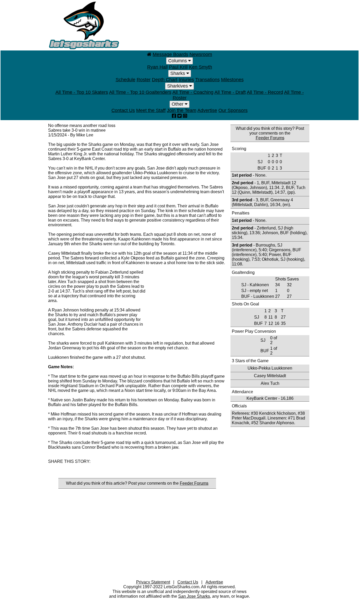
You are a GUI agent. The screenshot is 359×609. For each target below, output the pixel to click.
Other (178, 104)
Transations (207, 79)
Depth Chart (164, 79)
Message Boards (170, 54)
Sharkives (178, 86)
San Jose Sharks (194, 596)
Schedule (125, 79)
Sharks (178, 73)
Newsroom (200, 54)
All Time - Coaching (192, 92)
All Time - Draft (230, 92)
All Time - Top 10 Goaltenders (140, 92)
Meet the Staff (151, 110)
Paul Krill (178, 67)
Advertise (207, 110)
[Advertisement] (215, 25)
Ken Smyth (200, 67)
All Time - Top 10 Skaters (81, 92)
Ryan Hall (157, 67)
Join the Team (181, 110)
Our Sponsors (233, 110)
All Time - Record (265, 92)
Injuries (186, 79)
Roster (144, 79)
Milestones (232, 79)
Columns (178, 60)
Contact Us (123, 110)
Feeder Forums (194, 483)
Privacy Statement (153, 582)
